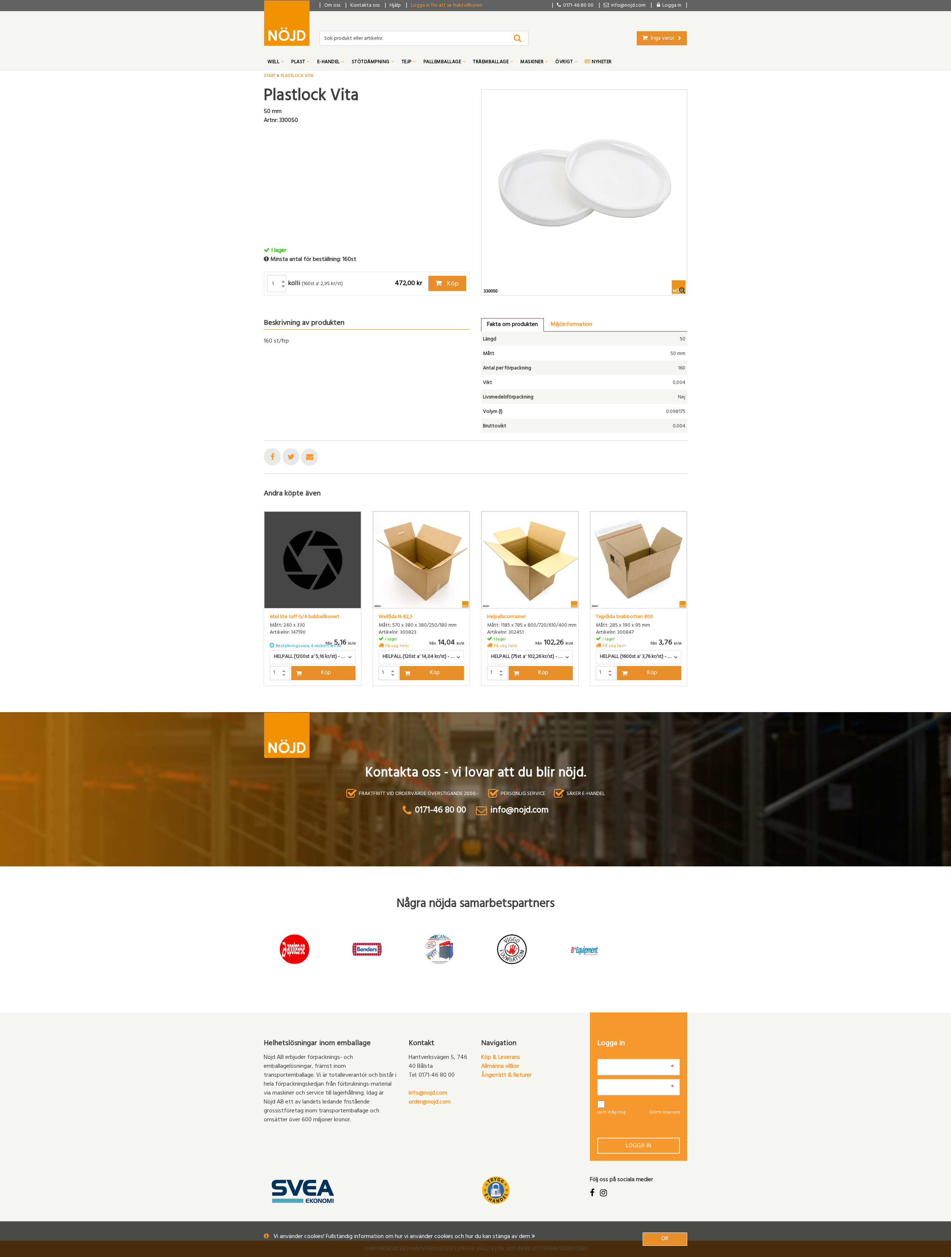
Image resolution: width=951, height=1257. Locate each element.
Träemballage (491, 62)
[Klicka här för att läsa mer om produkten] (312, 559)
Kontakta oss (365, 6)
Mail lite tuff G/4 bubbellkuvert (305, 617)
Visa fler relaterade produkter (307, 705)
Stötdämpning (371, 62)
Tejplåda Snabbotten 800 (624, 617)
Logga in (638, 1146)
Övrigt (564, 62)
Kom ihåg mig (611, 1113)
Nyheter (601, 62)
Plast (298, 62)
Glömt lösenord (664, 1113)
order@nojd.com (430, 1102)
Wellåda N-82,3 (395, 617)
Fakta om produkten (512, 324)
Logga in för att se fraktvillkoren (447, 6)
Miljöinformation (571, 324)
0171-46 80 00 (577, 6)
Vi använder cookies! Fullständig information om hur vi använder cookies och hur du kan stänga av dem (402, 1237)
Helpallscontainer (506, 617)
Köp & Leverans (500, 1057)
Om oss (332, 6)
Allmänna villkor (500, 1066)
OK (665, 1239)
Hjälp (395, 6)
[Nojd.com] (287, 23)
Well (274, 62)
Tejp (407, 62)
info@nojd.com (428, 1093)
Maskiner (532, 62)
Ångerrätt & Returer (506, 1075)
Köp (452, 284)
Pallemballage (442, 62)
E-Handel (329, 62)
